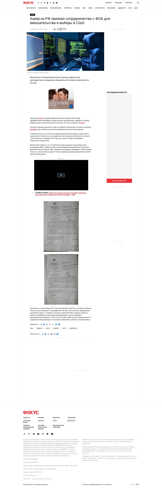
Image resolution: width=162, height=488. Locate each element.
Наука (90, 8)
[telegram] (33, 434)
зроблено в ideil (134, 484)
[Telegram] (44, 3)
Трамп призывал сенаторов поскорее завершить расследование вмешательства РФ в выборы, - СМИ (60, 194)
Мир (84, 8)
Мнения (108, 2)
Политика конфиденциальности (93, 484)
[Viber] (50, 3)
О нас (55, 420)
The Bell (81, 123)
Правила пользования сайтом (28, 427)
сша (48, 328)
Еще (135, 8)
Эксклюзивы (43, 8)
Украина (77, 8)
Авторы (41, 420)
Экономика (111, 8)
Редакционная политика (58, 426)
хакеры (56, 328)
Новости (26, 417)
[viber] (43, 434)
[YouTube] (47, 3)
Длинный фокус (26, 421)
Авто (130, 8)
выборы (39, 328)
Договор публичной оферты (42, 427)
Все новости (31, 8)
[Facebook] (38, 3)
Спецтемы (118, 2)
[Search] (138, 2)
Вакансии (71, 420)
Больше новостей (119, 181)
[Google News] (53, 3)
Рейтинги (128, 2)
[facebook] (24, 434)
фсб (64, 328)
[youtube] (38, 434)
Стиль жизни (100, 8)
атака (40, 118)
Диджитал (122, 8)
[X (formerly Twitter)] (41, 3)
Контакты (108, 484)
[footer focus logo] (31, 412)
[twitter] (29, 434)
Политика (67, 8)
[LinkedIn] (56, 3)
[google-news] (47, 434)
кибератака (73, 328)
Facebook (33, 129)
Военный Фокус (56, 8)
